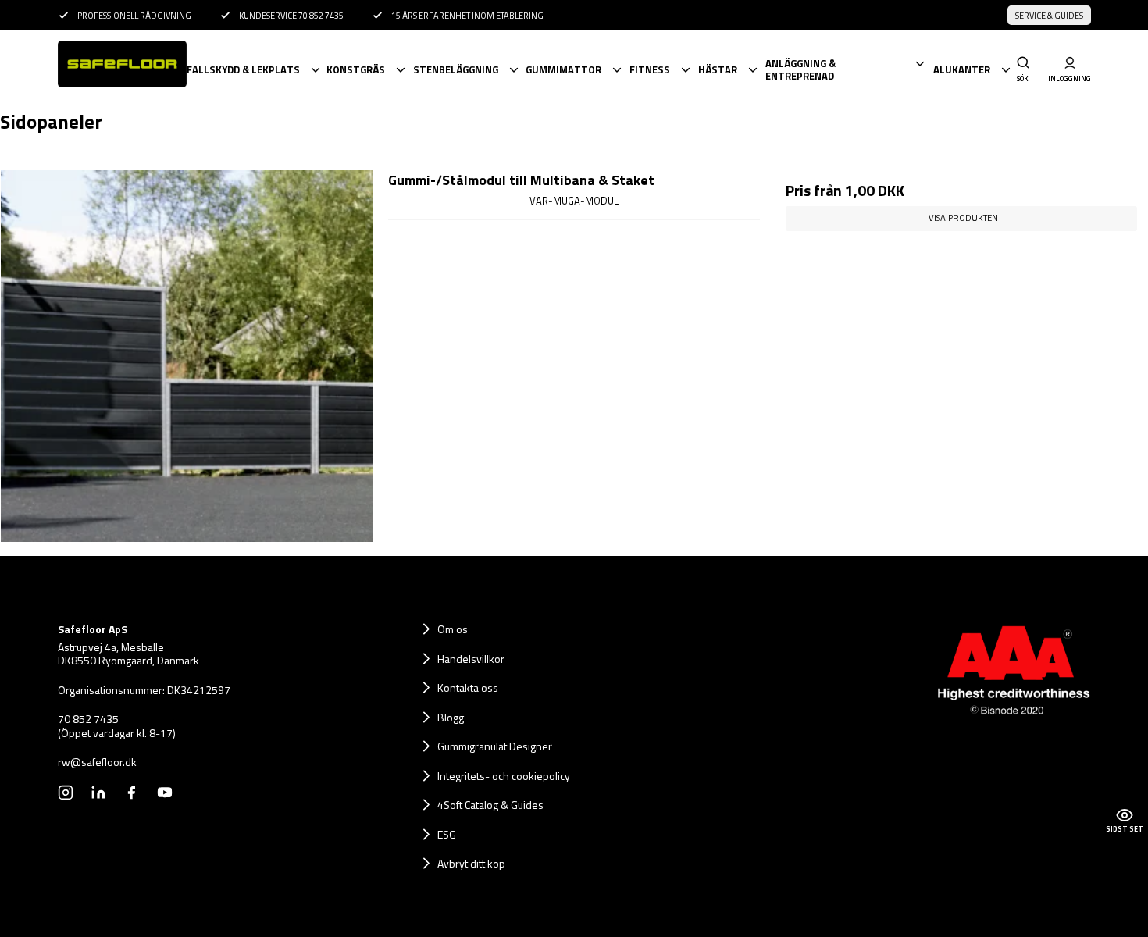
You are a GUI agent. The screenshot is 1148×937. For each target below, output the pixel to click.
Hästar (717, 69)
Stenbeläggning (455, 69)
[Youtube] (165, 792)
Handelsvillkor (470, 658)
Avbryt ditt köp (471, 863)
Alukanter (961, 69)
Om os (452, 629)
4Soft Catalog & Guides (490, 804)
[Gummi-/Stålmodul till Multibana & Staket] (187, 356)
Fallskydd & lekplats (243, 69)
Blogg (450, 717)
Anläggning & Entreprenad (800, 70)
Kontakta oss (467, 687)
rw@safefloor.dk (97, 762)
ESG (446, 834)
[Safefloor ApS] (121, 69)
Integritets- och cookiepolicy (503, 776)
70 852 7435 (88, 719)
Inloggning (1070, 78)
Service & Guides (1049, 15)
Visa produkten (963, 217)
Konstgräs (355, 69)
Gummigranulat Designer (494, 746)
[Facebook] (131, 792)
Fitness (649, 69)
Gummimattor (563, 69)
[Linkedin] (98, 792)
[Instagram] (65, 792)
